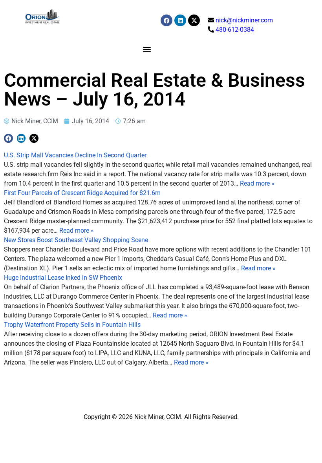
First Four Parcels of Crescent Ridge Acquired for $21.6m (82, 193)
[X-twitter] (194, 20)
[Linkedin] (180, 20)
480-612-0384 (235, 29)
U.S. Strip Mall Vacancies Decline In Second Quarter (75, 155)
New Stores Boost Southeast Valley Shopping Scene (76, 240)
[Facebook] (166, 20)
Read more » (257, 183)
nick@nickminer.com (244, 20)
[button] (146, 48)
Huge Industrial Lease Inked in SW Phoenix (63, 277)
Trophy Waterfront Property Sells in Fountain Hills (72, 324)
